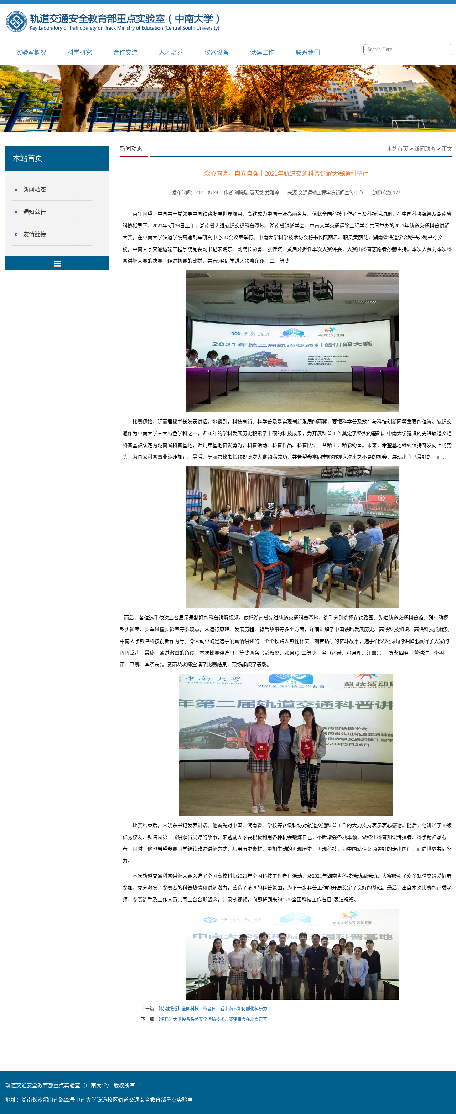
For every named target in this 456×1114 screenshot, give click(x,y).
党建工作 (262, 52)
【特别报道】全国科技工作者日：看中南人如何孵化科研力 (212, 1008)
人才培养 (171, 52)
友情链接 (34, 234)
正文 (447, 149)
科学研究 (80, 52)
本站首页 (397, 149)
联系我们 (308, 52)
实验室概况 (31, 52)
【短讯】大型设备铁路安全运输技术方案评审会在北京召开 (212, 1019)
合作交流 (125, 52)
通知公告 (34, 212)
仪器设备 (216, 52)
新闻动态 (34, 189)
